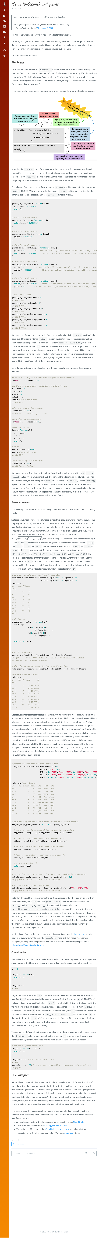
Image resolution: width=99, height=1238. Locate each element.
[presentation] (26, 538)
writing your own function (55, 1125)
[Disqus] (54, 1188)
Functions (21, 1144)
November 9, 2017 (45, 28)
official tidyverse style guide (57, 1129)
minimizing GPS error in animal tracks (27, 945)
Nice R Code (78, 1122)
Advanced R (69, 1133)
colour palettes (78, 934)
